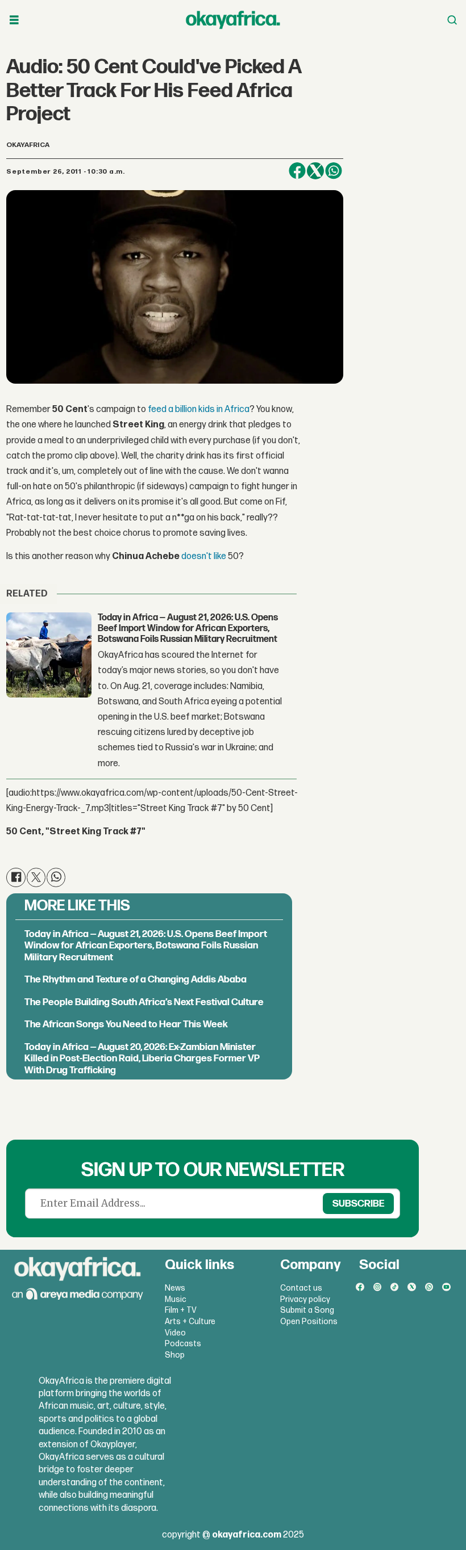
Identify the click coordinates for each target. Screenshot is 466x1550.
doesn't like (203, 556)
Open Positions (309, 1321)
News (175, 1288)
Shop (175, 1355)
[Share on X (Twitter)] (315, 170)
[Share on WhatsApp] (333, 170)
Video (175, 1333)
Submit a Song (307, 1310)
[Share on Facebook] (297, 170)
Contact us (301, 1288)
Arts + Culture (190, 1321)
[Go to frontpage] (233, 20)
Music (175, 1299)
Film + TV (181, 1310)
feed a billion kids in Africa (198, 409)
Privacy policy (305, 1299)
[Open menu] (14, 20)
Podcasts (183, 1344)
